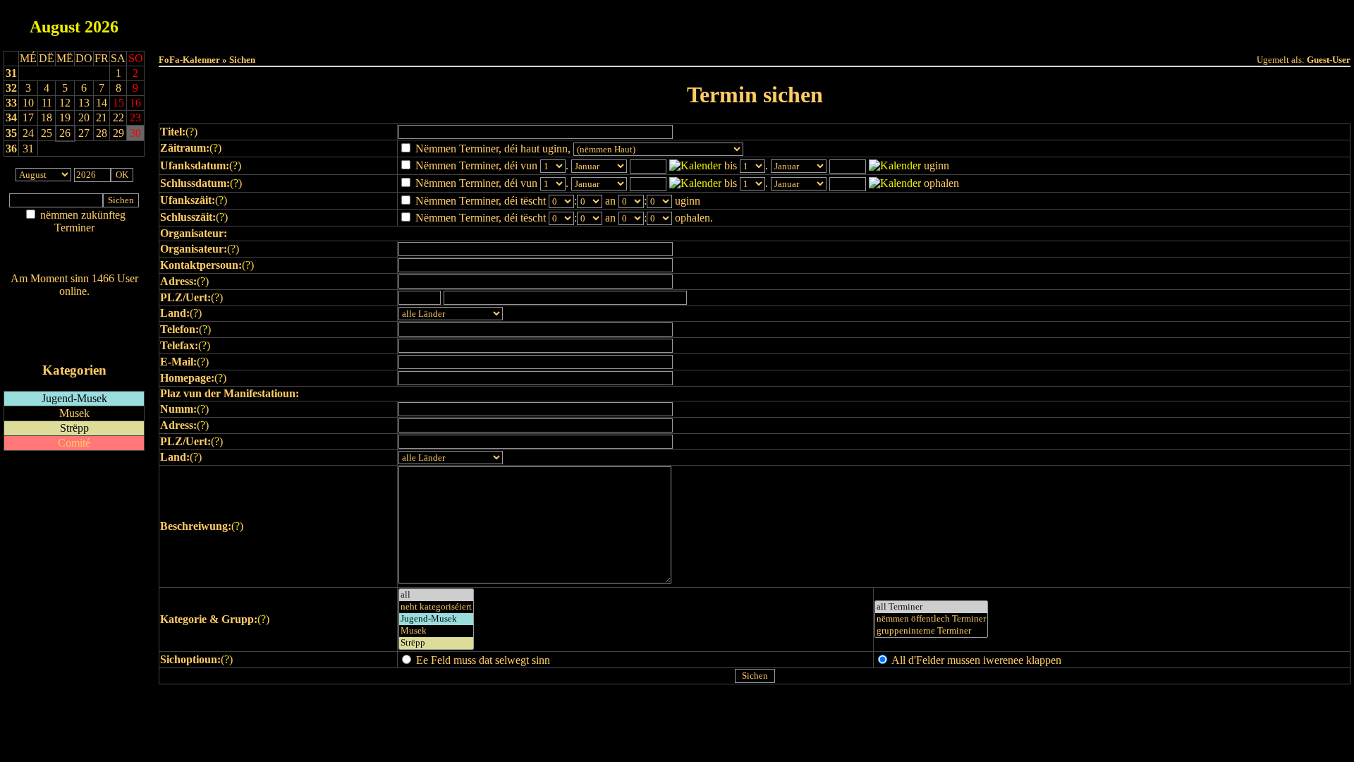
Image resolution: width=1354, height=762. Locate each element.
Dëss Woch (676, 22)
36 (11, 149)
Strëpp (74, 428)
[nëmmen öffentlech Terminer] (931, 619)
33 (11, 103)
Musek (74, 413)
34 (11, 117)
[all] (436, 595)
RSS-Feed (74, 330)
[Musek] (436, 631)
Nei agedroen (74, 255)
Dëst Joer (833, 22)
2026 (101, 27)
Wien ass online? (74, 305)
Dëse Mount (755, 22)
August (55, 27)
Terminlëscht (912, 22)
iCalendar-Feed (74, 343)
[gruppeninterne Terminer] (931, 631)
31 (11, 73)
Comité (74, 443)
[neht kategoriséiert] (436, 607)
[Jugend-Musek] (436, 619)
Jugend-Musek (74, 398)
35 (11, 133)
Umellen (755, 36)
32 (11, 88)
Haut (597, 22)
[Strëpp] (436, 643)
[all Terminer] (931, 607)
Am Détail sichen (74, 242)
